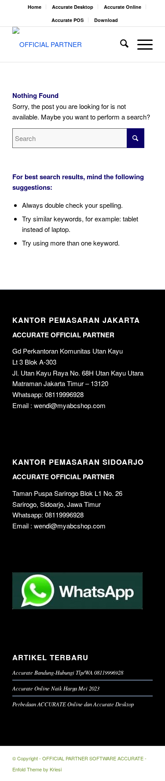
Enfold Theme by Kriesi (37, 769)
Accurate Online (122, 7)
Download (106, 20)
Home (34, 7)
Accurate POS (67, 20)
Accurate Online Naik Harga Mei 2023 (55, 688)
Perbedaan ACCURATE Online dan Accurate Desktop (73, 704)
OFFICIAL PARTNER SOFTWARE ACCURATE (92, 758)
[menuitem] (34, 6)
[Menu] (140, 44)
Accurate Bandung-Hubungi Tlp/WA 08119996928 (67, 672)
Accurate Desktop (72, 7)
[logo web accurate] (68, 44)
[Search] (119, 44)
